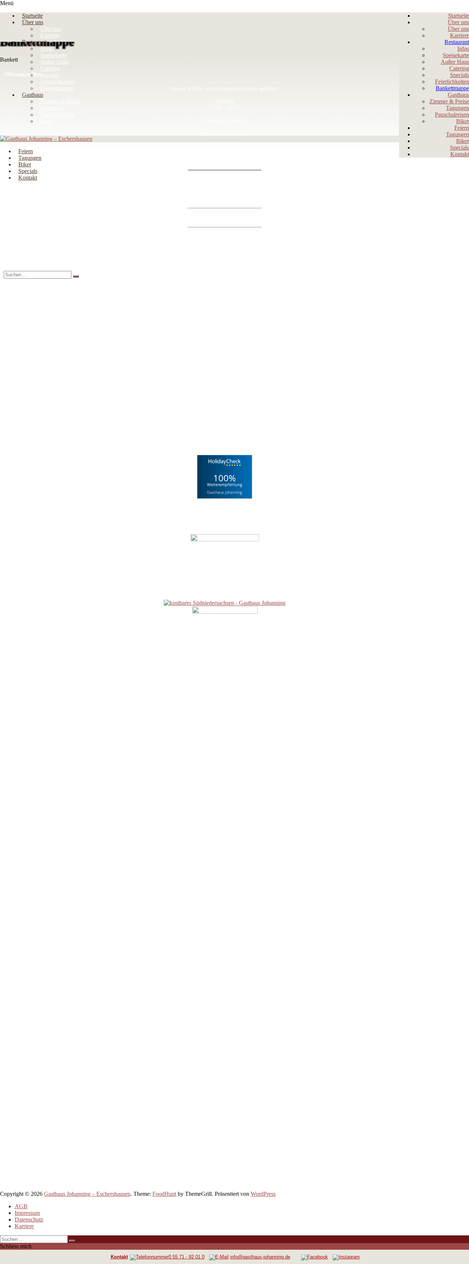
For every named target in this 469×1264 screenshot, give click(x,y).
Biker (462, 121)
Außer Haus (455, 62)
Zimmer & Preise (449, 101)
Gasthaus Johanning (224, 492)
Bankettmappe (452, 88)
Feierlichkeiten (452, 81)
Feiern (461, 128)
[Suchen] (76, 276)
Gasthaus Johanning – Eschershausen (87, 1194)
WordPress (263, 1194)
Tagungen (457, 108)
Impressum (27, 1213)
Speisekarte (456, 55)
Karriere (459, 35)
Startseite (458, 15)
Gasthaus (458, 95)
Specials (459, 75)
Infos (463, 48)
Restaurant (456, 42)
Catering (459, 68)
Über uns (458, 22)
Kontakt (459, 154)
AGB (21, 1206)
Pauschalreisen (452, 114)
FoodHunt (164, 1194)
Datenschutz (29, 1219)
